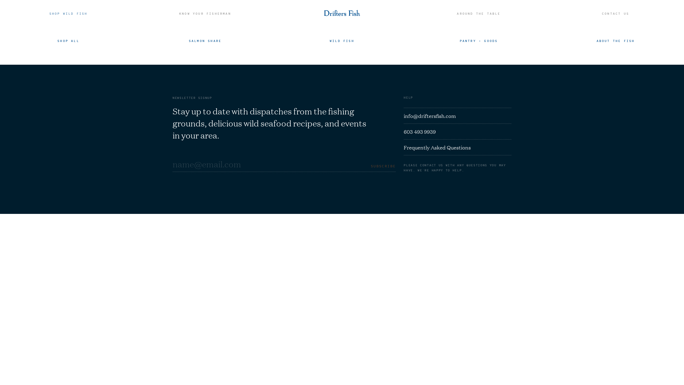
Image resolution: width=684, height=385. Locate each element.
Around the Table (478, 13)
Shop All (68, 40)
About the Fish (616, 40)
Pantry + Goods (479, 40)
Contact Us (615, 13)
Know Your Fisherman (205, 13)
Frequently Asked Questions (437, 147)
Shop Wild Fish (68, 13)
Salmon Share (205, 40)
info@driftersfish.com (430, 115)
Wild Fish (342, 40)
